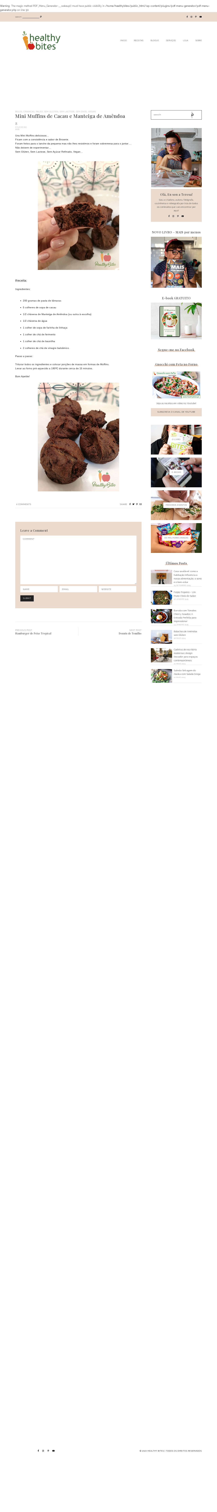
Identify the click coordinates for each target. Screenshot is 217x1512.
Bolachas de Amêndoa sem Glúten (185, 633)
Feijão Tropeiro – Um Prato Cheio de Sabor (185, 594)
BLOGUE (155, 40)
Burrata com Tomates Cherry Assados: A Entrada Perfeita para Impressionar (185, 616)
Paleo (39, 111)
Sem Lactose (67, 111)
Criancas (29, 111)
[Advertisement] (108, 85)
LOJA (185, 40)
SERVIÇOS (171, 40)
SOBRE (198, 40)
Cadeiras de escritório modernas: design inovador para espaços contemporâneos (186, 655)
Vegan (92, 111)
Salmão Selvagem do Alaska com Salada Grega (187, 672)
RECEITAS (138, 40)
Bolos (18, 111)
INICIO (123, 40)
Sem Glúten (51, 111)
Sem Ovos (81, 111)
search (18, 17)
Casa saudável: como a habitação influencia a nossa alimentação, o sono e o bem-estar (188, 576)
